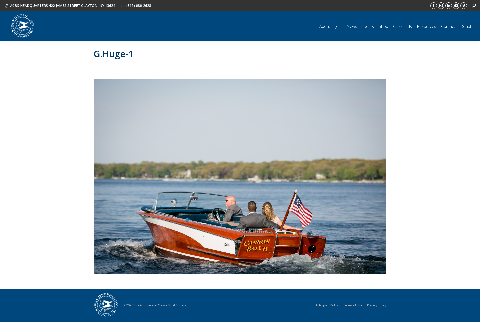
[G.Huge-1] (240, 176)
